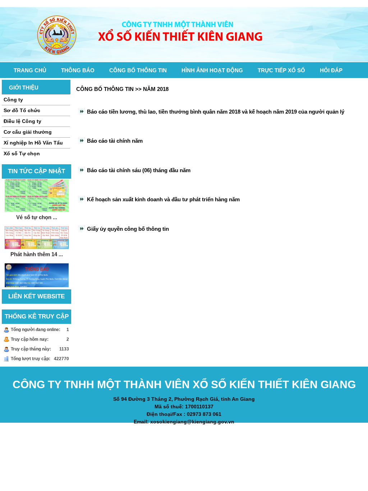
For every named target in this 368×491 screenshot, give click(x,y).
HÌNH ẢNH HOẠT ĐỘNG (212, 70)
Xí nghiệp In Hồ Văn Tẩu (33, 143)
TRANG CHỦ (30, 70)
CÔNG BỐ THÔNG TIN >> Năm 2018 (122, 89)
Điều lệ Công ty (22, 121)
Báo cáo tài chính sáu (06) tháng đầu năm (138, 170)
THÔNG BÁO (78, 70)
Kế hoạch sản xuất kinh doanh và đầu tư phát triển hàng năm (163, 199)
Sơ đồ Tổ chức (22, 110)
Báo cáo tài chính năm (115, 141)
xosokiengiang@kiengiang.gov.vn (192, 422)
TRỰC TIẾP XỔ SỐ (281, 70)
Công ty (13, 99)
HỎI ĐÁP (331, 70)
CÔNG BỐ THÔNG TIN (138, 70)
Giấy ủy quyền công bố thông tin (128, 229)
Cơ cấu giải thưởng (28, 132)
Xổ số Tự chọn (22, 153)
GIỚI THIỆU (23, 87)
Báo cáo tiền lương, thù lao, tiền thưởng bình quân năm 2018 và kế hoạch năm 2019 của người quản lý (215, 112)
